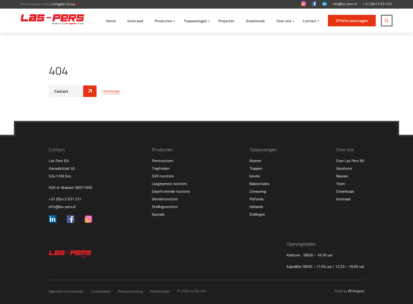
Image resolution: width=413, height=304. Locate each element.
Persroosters (162, 160)
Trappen (255, 168)
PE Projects (356, 290)
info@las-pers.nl (345, 4)
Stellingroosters (165, 206)
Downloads (255, 21)
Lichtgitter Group (64, 3)
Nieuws (342, 176)
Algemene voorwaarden (66, 291)
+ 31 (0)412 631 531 (377, 4)
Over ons (283, 21)
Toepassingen (195, 21)
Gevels (254, 176)
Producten (163, 21)
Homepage (111, 91)
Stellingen (257, 214)
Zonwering (257, 191)
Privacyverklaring (130, 291)
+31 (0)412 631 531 (65, 199)
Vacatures (344, 168)
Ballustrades (259, 183)
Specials (158, 214)
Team (340, 183)
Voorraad (135, 21)
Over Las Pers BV (350, 160)
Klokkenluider (160, 291)
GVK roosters (163, 176)
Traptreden (160, 168)
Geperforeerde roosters (171, 191)
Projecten (226, 21)
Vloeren (255, 160)
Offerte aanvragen (352, 20)
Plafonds (256, 199)
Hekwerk (256, 206)
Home (111, 21)
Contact (309, 21)
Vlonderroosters (165, 199)
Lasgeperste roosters (169, 183)
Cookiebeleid (100, 291)
